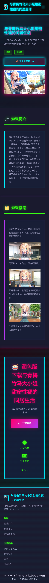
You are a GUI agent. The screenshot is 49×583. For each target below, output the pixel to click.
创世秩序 (8, 554)
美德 (6, 559)
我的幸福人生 (10, 549)
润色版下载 (9, 534)
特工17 (7, 564)
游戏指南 (8, 529)
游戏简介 (8, 524)
